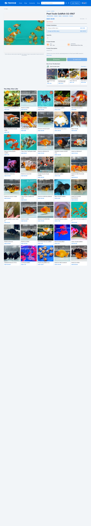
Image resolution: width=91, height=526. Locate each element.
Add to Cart (78, 59)
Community (32, 3)
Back (7, 8)
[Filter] (66, 3)
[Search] (42, 3)
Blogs (38, 3)
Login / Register (75, 3)
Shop (25, 3)
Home (20, 3)
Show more (49, 55)
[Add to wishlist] (86, 19)
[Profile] (68, 3)
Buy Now (57, 59)
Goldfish (52, 11)
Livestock (48, 11)
